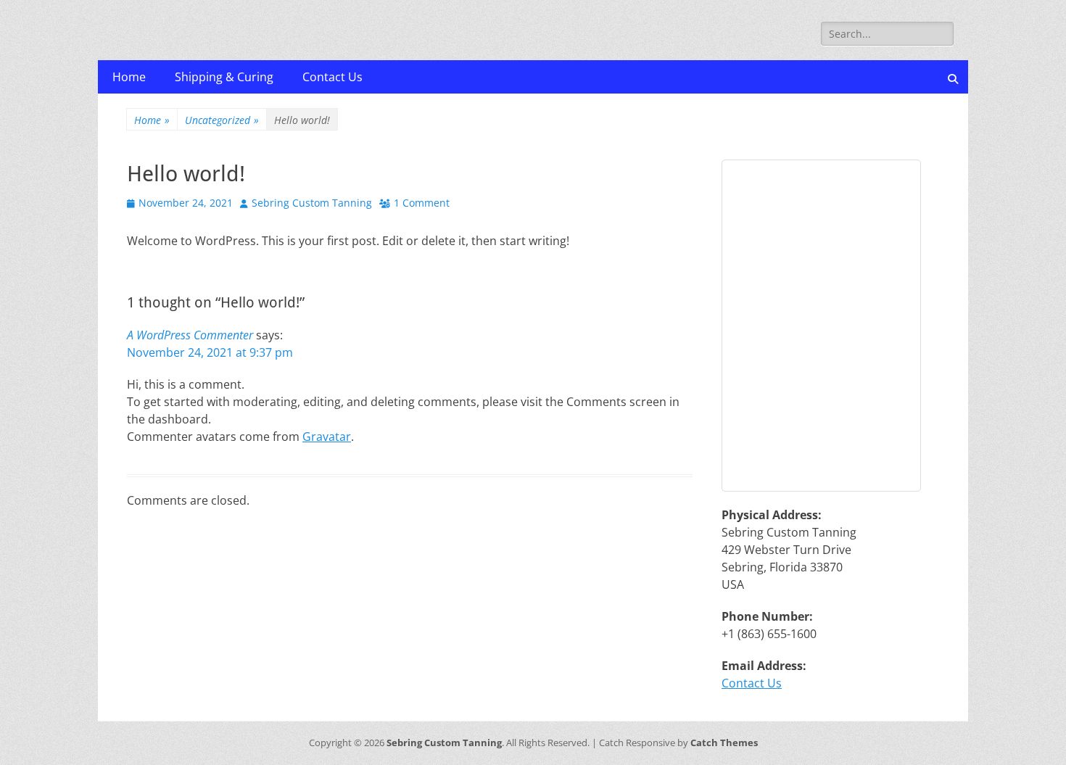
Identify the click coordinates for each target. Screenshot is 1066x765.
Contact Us (332, 77)
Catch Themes (724, 742)
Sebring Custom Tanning (312, 203)
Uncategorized (222, 120)
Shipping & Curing (224, 77)
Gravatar (326, 436)
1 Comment (422, 203)
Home (129, 77)
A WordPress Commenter (190, 335)
